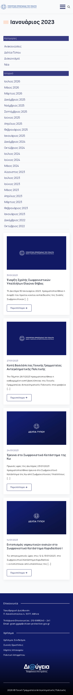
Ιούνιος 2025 (12, 117)
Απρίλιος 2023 (13, 196)
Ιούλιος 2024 (12, 154)
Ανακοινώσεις (13, 46)
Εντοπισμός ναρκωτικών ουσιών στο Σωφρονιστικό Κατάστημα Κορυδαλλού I (34, 546)
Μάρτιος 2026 (13, 93)
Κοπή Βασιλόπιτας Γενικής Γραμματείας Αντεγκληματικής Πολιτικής (34, 367)
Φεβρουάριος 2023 (16, 208)
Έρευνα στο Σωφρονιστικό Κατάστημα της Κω (36, 457)
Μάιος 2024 (11, 166)
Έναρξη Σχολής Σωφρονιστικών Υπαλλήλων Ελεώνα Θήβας (28, 282)
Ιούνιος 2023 (12, 184)
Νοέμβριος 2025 (14, 105)
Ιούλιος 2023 (12, 178)
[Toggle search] (68, 6)
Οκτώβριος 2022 (14, 226)
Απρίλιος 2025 (13, 124)
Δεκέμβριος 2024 (14, 142)
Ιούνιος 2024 (12, 160)
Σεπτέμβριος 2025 (15, 111)
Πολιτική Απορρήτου (14, 654)
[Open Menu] (62, 7)
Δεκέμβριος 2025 (14, 99)
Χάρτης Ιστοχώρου (13, 650)
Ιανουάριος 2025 (14, 136)
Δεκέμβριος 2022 (14, 220)
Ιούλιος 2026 (12, 81)
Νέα (6, 64)
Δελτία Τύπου (12, 52)
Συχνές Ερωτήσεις (13, 644)
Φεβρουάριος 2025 (16, 129)
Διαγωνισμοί (12, 58)
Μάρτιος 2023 (13, 202)
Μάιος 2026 (11, 87)
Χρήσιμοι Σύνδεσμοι (14, 639)
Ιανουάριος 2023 (14, 214)
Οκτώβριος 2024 (14, 148)
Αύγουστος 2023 (14, 172)
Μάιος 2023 (11, 190)
